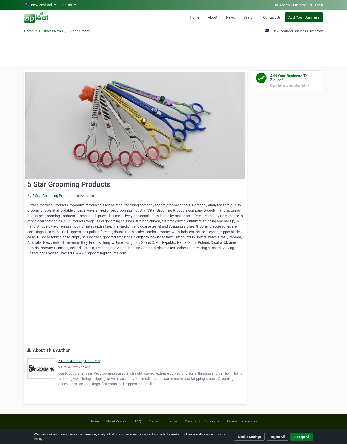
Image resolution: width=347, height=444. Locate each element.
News (230, 17)
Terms (173, 421)
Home (194, 17)
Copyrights (211, 421)
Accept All (301, 437)
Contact (155, 421)
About (212, 17)
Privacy (190, 421)
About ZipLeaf (117, 421)
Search (249, 17)
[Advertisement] (173, 51)
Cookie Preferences (242, 421)
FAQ (138, 421)
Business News (51, 31)
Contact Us (272, 17)
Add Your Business (304, 17)
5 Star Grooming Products (52, 196)
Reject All (278, 437)
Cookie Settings (249, 437)
